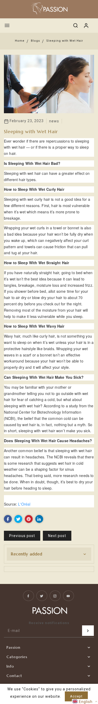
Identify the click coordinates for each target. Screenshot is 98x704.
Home (20, 40)
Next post (57, 536)
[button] (85, 701)
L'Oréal (24, 504)
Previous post (22, 536)
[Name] (88, 630)
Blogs (35, 40)
